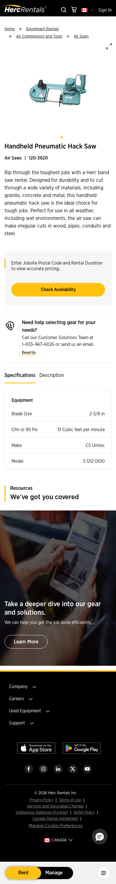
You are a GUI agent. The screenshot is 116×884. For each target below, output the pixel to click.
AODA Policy (84, 813)
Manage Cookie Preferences (56, 826)
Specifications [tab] (20, 375)
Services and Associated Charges (55, 806)
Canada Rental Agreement (55, 819)
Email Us (29, 353)
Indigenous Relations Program (42, 813)
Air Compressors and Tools (39, 36)
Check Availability (58, 289)
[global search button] (63, 10)
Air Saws (81, 36)
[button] (100, 836)
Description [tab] (51, 375)
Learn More (26, 642)
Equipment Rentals (42, 29)
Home (10, 29)
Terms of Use (70, 800)
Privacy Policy (41, 800)
